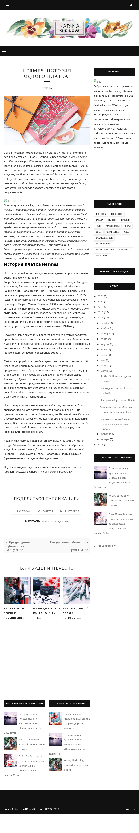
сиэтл (128, 226)
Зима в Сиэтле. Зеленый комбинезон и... (15, 613)
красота (112, 220)
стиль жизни (112, 232)
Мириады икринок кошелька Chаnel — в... (46, 613)
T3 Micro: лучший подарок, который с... (75, 613)
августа (105, 344)
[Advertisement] (47, 663)
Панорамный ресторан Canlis (117, 400)
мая (103, 360)
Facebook (24, 511)
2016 (100, 444)
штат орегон (125, 250)
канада (99, 220)
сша (126, 232)
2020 (100, 301)
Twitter (48, 511)
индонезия (101, 214)
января (105, 439)
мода (58, 521)
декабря (105, 322)
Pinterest (72, 511)
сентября (106, 338)
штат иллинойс (103, 244)
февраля (106, 433)
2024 (100, 296)
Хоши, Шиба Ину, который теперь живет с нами (122, 500)
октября (105, 333)
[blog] (97, 81)
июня (104, 354)
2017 (100, 317)
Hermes (32, 183)
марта (104, 370)
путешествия (113, 226)
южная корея (102, 256)
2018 (100, 312)
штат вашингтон (104, 238)
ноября (105, 328)
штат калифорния (105, 250)
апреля (105, 365)
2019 (100, 306)
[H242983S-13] (13, 201)
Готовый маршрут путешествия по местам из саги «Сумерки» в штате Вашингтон (113, 478)
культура (125, 220)
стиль (65, 521)
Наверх (128, 809)
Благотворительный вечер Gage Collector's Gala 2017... (115, 424)
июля (104, 349)
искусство (47, 521)
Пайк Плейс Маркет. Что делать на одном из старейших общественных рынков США (114, 523)
